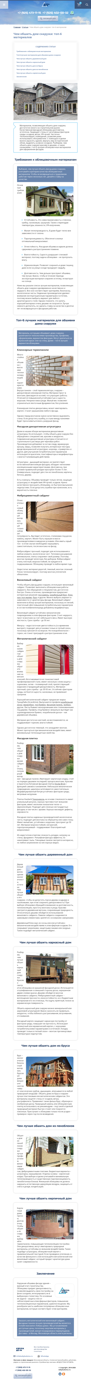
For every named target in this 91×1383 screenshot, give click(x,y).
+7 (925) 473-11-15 (29, 12)
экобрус (67, 704)
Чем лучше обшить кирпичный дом (31, 73)
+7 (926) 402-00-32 (55, 12)
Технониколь (38, 799)
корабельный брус (58, 595)
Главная (17, 27)
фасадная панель (55, 704)
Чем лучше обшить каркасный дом (30, 62)
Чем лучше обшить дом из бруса (29, 66)
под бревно (40, 704)
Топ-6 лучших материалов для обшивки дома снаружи (38, 55)
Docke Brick (60, 784)
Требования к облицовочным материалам (33, 51)
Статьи (25, 27)
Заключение (21, 77)
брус (35, 597)
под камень (43, 595)
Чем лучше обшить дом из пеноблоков (32, 69)
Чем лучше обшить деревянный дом (31, 59)
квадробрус (28, 704)
